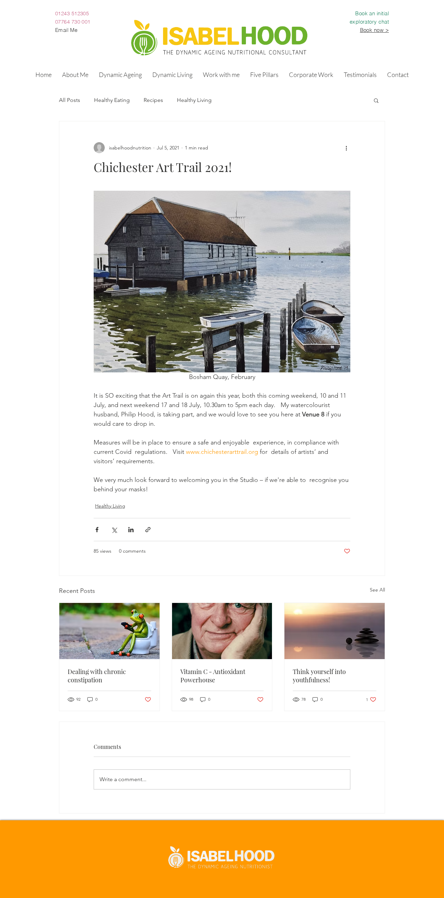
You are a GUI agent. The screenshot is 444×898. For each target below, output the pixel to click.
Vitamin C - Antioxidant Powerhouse (212, 675)
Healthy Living (194, 100)
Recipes (153, 100)
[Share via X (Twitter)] (114, 529)
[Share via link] (148, 529)
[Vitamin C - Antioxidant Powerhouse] (222, 631)
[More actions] (346, 148)
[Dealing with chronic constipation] (109, 631)
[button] (120, 74)
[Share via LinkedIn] (131, 529)
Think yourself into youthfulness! (319, 675)
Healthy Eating (112, 100)
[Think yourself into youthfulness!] (334, 631)
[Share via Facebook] (97, 529)
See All (377, 590)
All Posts (69, 100)
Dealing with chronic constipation (97, 675)
